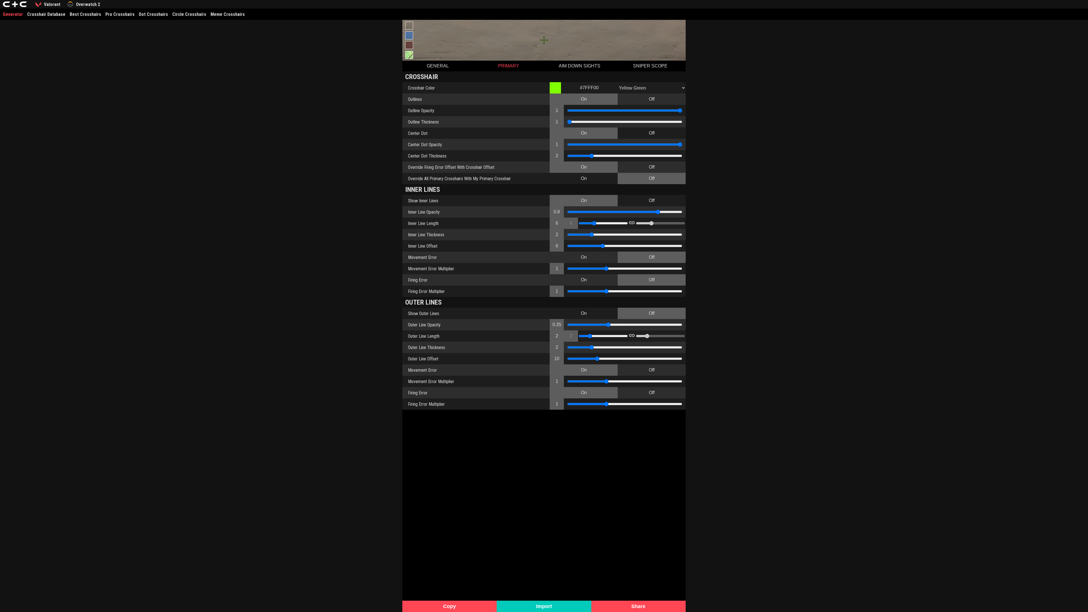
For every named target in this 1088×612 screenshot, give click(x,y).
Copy (449, 606)
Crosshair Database (46, 14)
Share (638, 606)
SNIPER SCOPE (650, 65)
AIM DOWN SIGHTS (579, 65)
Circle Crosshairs (189, 14)
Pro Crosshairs (120, 14)
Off (651, 99)
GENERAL (438, 65)
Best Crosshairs (85, 14)
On (584, 99)
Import (544, 606)
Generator (13, 14)
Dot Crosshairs (153, 14)
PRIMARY (508, 65)
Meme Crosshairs (228, 14)
